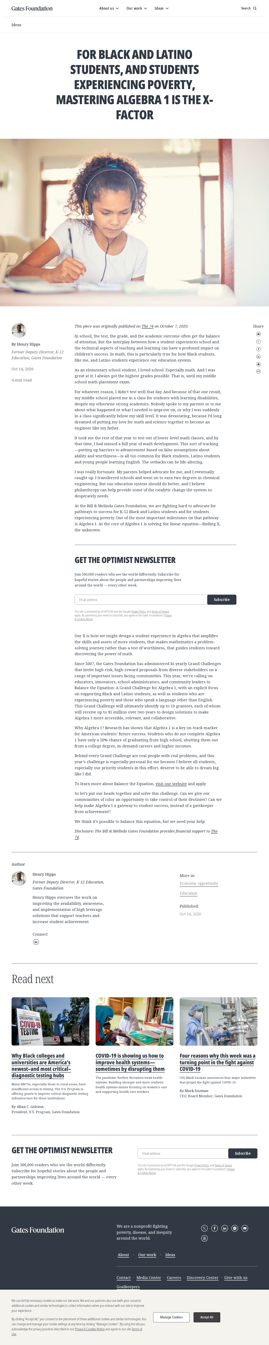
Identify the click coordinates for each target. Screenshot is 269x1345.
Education (188, 893)
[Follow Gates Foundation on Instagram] (235, 1228)
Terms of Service (160, 611)
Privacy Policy (138, 611)
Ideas (16, 24)
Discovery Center (203, 1277)
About (123, 1254)
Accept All (207, 1317)
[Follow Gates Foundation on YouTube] (245, 1228)
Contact (124, 1277)
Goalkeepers (128, 1286)
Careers (174, 1277)
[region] (134, 1317)
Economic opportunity (199, 883)
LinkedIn (258, 356)
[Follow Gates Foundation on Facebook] (214, 1228)
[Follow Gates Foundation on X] (204, 1228)
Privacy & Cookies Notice (90, 1329)
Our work (147, 1254)
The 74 (147, 326)
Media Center (148, 1277)
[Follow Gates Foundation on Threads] (204, 1238)
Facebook (258, 349)
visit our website (171, 783)
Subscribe (222, 599)
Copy (258, 371)
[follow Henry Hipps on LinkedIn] (36, 942)
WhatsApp (258, 364)
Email (258, 334)
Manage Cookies (171, 1317)
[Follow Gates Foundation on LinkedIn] (224, 1228)
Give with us (236, 1277)
